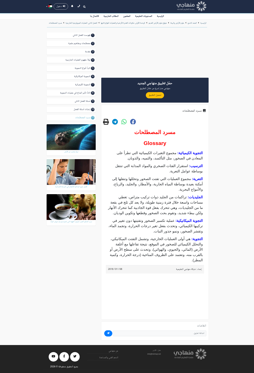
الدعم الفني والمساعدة (108, 358)
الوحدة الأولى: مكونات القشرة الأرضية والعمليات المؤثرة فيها (123, 23)
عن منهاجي (113, 351)
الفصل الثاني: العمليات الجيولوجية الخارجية (81, 23)
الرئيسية (160, 16)
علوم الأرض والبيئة (177, 23)
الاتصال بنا (94, 16)
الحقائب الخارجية (110, 16)
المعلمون (126, 16)
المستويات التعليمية (143, 16)
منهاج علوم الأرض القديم (158, 23)
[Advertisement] (155, 53)
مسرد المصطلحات (55, 23)
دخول (59, 6)
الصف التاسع (192, 23)
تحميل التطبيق (155, 95)
